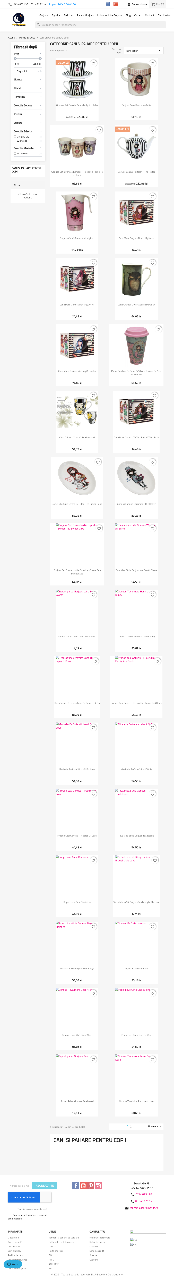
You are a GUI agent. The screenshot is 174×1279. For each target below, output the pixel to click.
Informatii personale (100, 1237)
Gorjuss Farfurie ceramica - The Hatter (136, 504)
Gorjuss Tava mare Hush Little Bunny (136, 636)
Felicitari (68, 15)
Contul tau (97, 1231)
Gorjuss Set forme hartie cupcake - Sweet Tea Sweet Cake (77, 571)
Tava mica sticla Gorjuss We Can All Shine (136, 570)
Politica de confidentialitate (62, 1242)
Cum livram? (14, 1246)
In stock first (144, 51)
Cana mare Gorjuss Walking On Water (77, 371)
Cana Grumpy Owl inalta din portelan (136, 304)
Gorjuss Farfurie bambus (136, 968)
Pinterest (90, 1185)
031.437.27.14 (38, 4)
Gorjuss (43, 15)
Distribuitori (164, 15)
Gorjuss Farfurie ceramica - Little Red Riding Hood (77, 504)
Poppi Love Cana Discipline (77, 902)
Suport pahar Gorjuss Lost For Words (77, 636)
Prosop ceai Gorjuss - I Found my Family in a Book (136, 703)
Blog (128, 15)
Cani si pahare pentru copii (27, 170)
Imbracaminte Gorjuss (109, 15)
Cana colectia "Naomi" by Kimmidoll (77, 437)
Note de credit (97, 1251)
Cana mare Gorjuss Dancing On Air (77, 304)
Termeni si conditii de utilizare (64, 1237)
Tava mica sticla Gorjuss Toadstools (136, 835)
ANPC (51, 1259)
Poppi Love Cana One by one (136, 1035)
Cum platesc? (14, 1251)
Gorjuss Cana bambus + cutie (136, 105)
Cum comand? (15, 1242)
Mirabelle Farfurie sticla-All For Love (77, 769)
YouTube (83, 1185)
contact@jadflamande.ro (143, 1208)
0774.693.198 (20, 4)
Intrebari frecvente (17, 1259)
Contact (149, 15)
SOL (51, 1255)
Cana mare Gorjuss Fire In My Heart (136, 238)
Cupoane (94, 1259)
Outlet (138, 15)
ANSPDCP (53, 1264)
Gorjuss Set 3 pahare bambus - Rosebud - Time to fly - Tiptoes (77, 173)
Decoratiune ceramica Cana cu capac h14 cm (77, 703)
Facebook (75, 1185)
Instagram (98, 1185)
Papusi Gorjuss (85, 15)
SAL (51, 1268)
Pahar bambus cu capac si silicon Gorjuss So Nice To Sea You (136, 372)
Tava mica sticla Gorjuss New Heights (77, 968)
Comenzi (94, 1246)
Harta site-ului (56, 1251)
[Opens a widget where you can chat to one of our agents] (12, 1264)
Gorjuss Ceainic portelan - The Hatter (136, 172)
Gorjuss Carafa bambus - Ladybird (77, 238)
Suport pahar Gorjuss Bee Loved (77, 1101)
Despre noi (13, 1237)
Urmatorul (155, 1126)
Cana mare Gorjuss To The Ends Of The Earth (136, 437)
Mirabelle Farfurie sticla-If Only (136, 769)
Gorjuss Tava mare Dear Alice (77, 1035)
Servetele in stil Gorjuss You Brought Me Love (136, 902)
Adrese (93, 1255)
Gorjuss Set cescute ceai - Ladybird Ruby (77, 105)
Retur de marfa (97, 1242)
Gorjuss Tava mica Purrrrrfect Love (136, 1101)
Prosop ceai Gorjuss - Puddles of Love (77, 835)
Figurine (55, 15)
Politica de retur (16, 1255)
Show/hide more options (29, 195)
